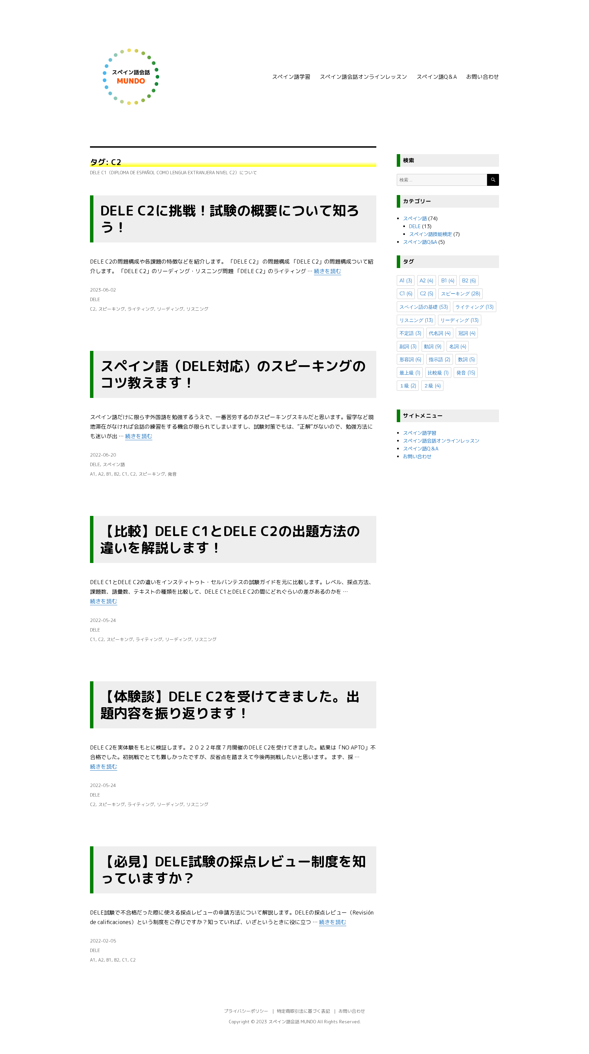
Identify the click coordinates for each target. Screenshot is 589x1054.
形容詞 (410, 359)
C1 (124, 474)
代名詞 (440, 333)
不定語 (410, 333)
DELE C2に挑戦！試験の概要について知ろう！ (230, 219)
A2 (101, 474)
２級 (432, 386)
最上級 (409, 373)
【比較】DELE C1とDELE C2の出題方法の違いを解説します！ (230, 539)
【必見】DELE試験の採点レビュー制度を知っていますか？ (233, 870)
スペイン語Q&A (420, 242)
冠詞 (466, 333)
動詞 (432, 346)
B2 (116, 474)
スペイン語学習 (291, 76)
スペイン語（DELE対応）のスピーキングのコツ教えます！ (233, 374)
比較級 (438, 373)
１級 (407, 386)
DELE (95, 299)
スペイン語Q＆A (437, 76)
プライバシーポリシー (246, 1011)
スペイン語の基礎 (423, 307)
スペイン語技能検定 (430, 234)
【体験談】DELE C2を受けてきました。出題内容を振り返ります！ (230, 705)
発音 (172, 474)
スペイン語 (114, 464)
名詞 (457, 346)
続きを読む (327, 271)
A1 (92, 474)
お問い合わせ (482, 76)
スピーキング (111, 309)
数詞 (466, 359)
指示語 (439, 359)
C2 (92, 309)
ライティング (140, 309)
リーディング (170, 309)
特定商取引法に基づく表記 (303, 1011)
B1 (108, 474)
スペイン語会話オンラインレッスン (363, 76)
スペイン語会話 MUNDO (292, 1022)
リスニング (197, 309)
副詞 (408, 346)
